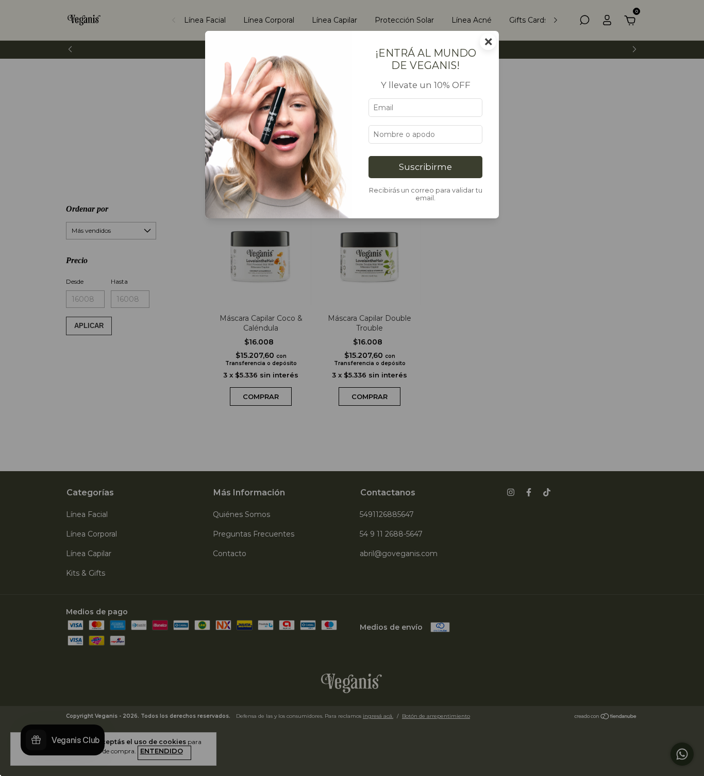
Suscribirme (425, 167)
